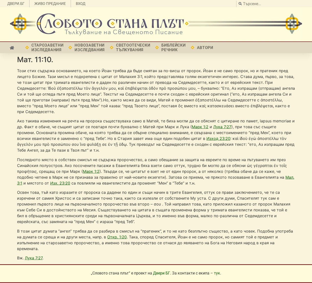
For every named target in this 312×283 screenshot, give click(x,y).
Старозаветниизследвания (47, 47)
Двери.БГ (15, 3)
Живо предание (50, 3)
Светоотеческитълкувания (133, 47)
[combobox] (273, 4)
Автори (205, 47)
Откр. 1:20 (117, 236)
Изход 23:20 (218, 138)
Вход (80, 3)
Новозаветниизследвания (90, 47)
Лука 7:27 (222, 126)
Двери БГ (161, 273)
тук (217, 273)
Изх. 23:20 (60, 183)
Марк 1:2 (200, 126)
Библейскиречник (173, 47)
